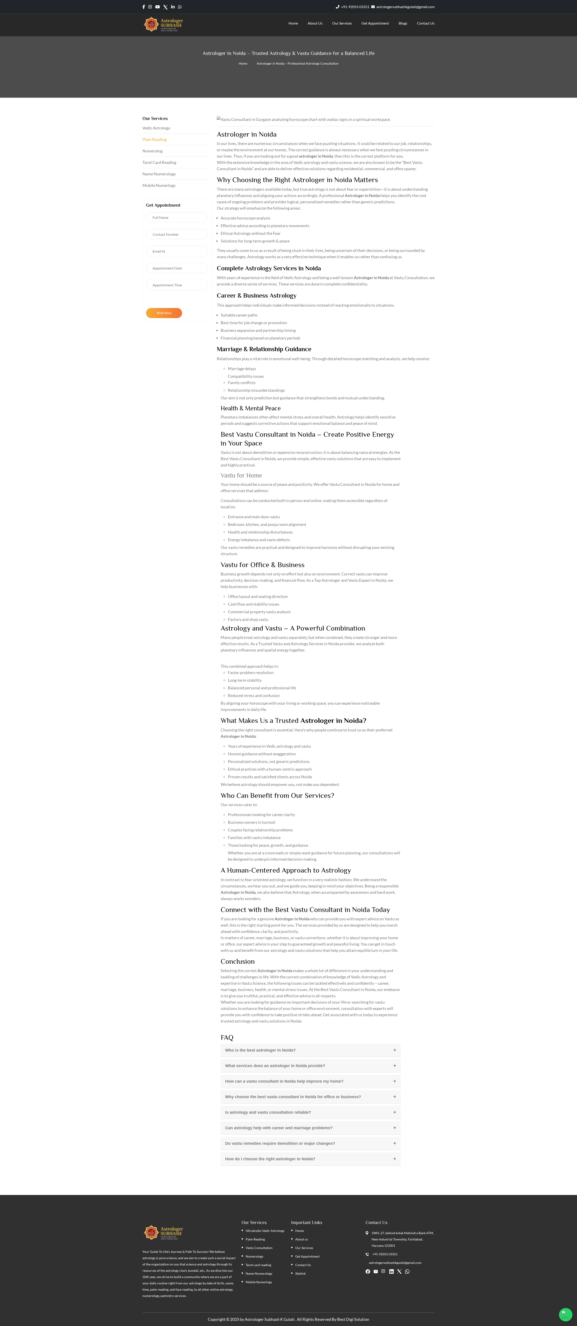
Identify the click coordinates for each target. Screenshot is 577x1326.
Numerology (254, 1256)
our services (342, 23)
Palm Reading (255, 1239)
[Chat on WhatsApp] (565, 1314)
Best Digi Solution (353, 1319)
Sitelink (300, 1273)
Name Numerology (159, 173)
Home (243, 63)
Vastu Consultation (259, 1248)
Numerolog (152, 150)
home (293, 23)
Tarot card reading (159, 162)
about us (315, 23)
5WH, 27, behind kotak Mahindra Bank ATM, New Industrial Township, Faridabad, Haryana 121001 (403, 1239)
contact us (426, 23)
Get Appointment (375, 23)
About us (301, 1239)
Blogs (403, 23)
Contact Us (303, 1265)
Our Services (304, 1248)
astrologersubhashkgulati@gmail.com (405, 7)
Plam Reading (154, 139)
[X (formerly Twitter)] (165, 7)
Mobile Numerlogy (159, 185)
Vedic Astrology (156, 127)
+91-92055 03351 (354, 7)
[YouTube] (375, 1271)
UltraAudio (253, 1231)
